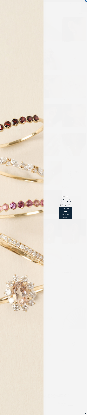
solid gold (65, 211)
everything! (65, 217)
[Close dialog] (86, 1)
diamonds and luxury (65, 214)
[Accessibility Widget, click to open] (86, 414)
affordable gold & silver (65, 208)
